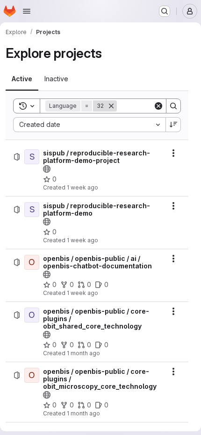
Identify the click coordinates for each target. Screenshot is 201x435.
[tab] (22, 79)
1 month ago (83, 353)
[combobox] (89, 124)
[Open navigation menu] (26, 11)
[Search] (173, 105)
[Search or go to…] (164, 11)
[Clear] (158, 106)
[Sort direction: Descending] (173, 124)
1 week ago (82, 187)
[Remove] (111, 106)
